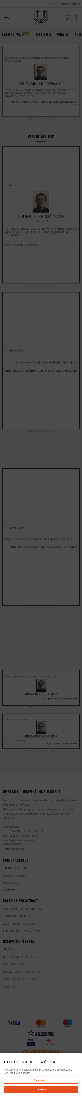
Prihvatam (41, 1089)
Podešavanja (41, 1080)
